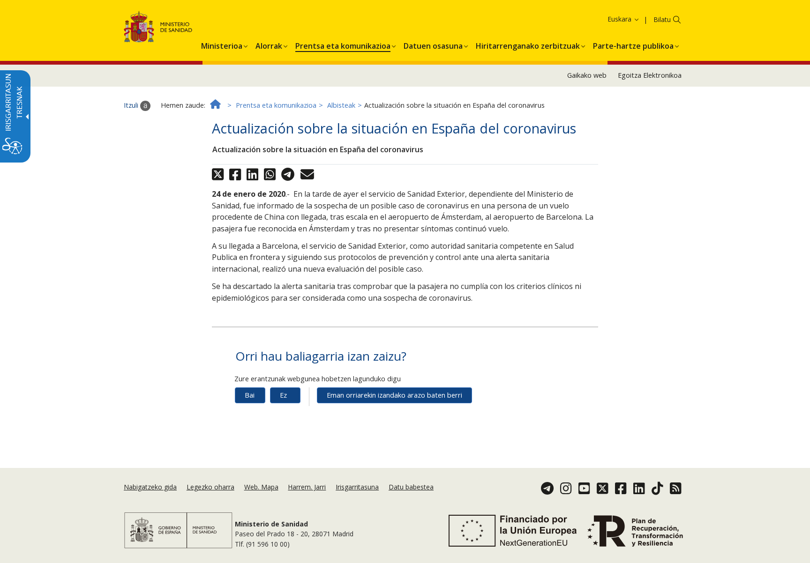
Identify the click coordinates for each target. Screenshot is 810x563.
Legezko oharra (210, 486)
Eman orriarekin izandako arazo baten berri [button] (394, 395)
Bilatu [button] (662, 19)
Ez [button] (283, 395)
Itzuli (132, 105)
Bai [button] (250, 395)
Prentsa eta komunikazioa (276, 105)
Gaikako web (587, 75)
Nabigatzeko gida (150, 486)
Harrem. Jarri (307, 486)
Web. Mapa (261, 486)
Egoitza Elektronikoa (650, 75)
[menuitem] (222, 44)
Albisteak (341, 105)
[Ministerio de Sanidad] (158, 28)
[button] (607, 19)
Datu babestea (411, 486)
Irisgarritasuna (357, 486)
